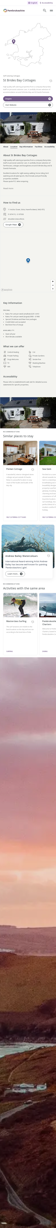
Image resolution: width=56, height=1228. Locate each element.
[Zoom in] (53, 281)
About (5, 146)
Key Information (26, 146)
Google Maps (11, 224)
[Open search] (45, 10)
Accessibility (49, 146)
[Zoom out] (53, 285)
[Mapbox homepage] (6, 289)
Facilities (38, 146)
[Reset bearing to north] (53, 289)
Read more (8, 188)
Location (13, 146)
